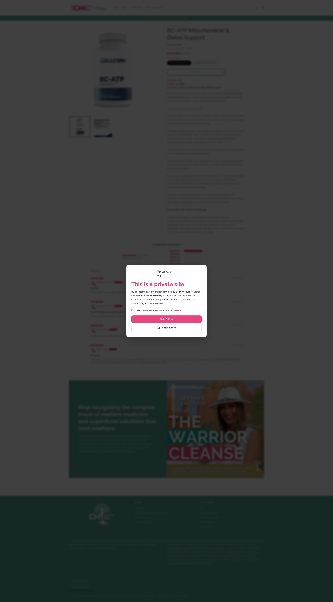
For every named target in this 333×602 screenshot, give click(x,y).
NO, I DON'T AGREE (166, 328)
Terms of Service (173, 310)
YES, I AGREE (166, 319)
